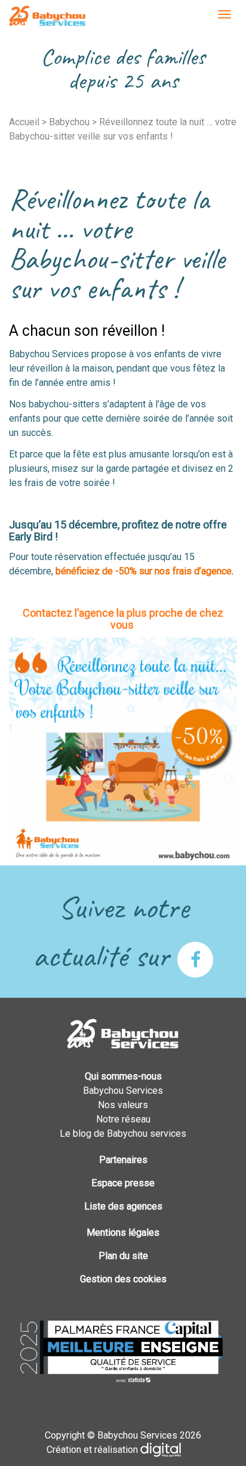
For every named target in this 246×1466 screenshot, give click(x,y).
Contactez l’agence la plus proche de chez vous (123, 619)
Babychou (69, 122)
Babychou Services (47, 17)
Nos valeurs (123, 1105)
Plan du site (123, 1255)
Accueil (24, 122)
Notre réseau (123, 1119)
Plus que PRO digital (170, 1450)
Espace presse (123, 1183)
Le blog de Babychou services (123, 1133)
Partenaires (123, 1159)
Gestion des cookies (123, 1279)
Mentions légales (123, 1232)
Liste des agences (123, 1206)
